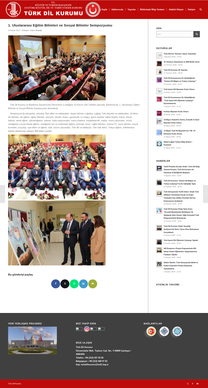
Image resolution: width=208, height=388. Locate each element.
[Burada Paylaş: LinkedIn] (83, 283)
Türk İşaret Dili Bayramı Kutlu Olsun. (179, 89)
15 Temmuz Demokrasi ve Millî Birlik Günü (182, 62)
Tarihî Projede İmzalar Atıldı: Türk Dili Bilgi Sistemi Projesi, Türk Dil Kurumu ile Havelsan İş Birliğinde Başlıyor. (182, 170)
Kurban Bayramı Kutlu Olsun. (176, 112)
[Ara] (200, 9)
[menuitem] (117, 9)
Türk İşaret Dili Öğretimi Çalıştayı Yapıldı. (181, 240)
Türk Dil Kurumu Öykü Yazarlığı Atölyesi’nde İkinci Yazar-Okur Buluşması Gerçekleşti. (181, 229)
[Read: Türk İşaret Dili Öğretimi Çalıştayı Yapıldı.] (159, 242)
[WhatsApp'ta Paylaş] (74, 283)
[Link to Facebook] (192, 383)
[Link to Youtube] (197, 383)
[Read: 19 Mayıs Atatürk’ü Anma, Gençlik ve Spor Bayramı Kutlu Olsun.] (159, 121)
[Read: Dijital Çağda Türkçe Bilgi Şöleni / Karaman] (159, 144)
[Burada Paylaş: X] (64, 283)
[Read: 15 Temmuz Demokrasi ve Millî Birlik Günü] (159, 64)
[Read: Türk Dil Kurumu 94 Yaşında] (159, 72)
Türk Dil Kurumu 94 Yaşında (175, 70)
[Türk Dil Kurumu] (60, 9)
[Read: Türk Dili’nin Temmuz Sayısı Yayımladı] (159, 55)
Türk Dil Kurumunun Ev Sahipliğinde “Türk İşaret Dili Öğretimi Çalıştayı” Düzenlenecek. (179, 100)
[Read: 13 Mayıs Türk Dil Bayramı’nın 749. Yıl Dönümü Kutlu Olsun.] (159, 132)
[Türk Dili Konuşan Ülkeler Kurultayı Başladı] (2, 194)
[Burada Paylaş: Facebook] (55, 283)
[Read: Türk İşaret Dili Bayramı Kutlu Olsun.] (159, 91)
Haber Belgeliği (36, 30)
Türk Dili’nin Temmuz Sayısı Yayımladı (180, 54)
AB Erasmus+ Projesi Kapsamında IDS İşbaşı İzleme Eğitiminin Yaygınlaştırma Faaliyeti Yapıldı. (180, 251)
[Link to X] (187, 383)
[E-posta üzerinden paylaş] (92, 283)
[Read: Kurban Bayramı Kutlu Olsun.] (159, 113)
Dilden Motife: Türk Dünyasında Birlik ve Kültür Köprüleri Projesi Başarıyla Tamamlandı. (181, 266)
